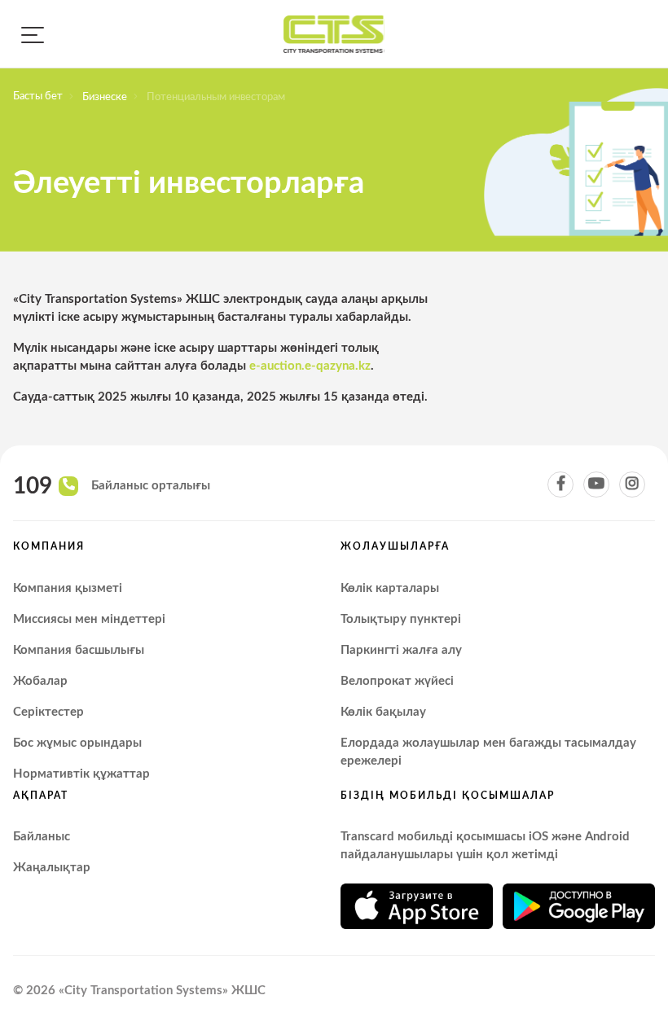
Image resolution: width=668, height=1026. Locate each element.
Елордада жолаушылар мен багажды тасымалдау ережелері (488, 752)
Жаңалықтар (51, 868)
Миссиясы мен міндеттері (89, 619)
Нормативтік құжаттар (81, 774)
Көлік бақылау (383, 712)
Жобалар (40, 681)
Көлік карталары (390, 588)
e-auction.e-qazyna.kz (310, 366)
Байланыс (41, 837)
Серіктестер (48, 712)
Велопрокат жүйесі (397, 681)
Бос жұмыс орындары (77, 743)
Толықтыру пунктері (401, 619)
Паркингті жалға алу (401, 650)
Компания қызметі (67, 588)
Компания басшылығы (78, 650)
